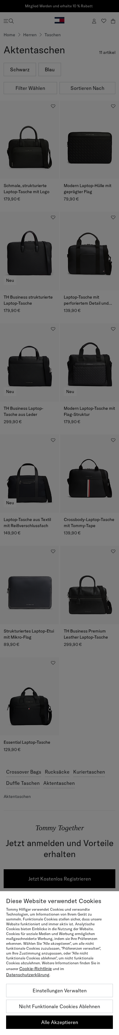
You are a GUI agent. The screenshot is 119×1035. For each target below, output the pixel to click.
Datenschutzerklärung (27, 974)
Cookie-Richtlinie (35, 968)
